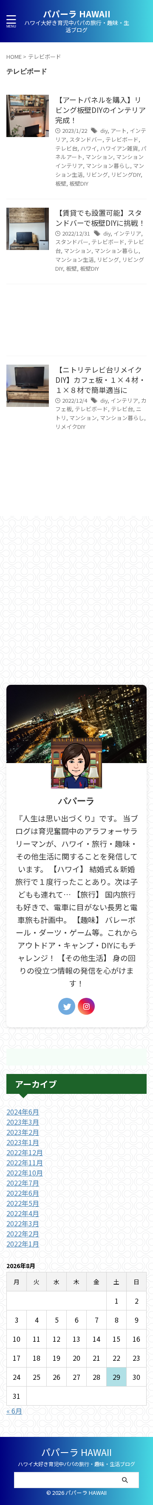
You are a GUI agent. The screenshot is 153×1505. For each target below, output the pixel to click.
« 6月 (14, 1411)
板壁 (60, 183)
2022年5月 (22, 1203)
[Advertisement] (76, 322)
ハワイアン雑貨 (119, 148)
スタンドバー (85, 139)
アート (118, 130)
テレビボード (122, 139)
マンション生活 (74, 259)
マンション (99, 157)
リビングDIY (126, 174)
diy (104, 130)
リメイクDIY (70, 427)
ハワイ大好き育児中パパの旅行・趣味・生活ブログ (76, 1463)
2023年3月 (22, 1122)
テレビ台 (66, 148)
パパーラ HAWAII (76, 14)
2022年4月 (22, 1213)
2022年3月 (22, 1223)
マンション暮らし (108, 166)
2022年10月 (24, 1172)
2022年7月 (22, 1183)
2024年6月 (22, 1112)
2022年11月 (24, 1162)
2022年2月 (22, 1233)
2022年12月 (24, 1152)
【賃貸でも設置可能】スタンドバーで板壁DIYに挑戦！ (100, 217)
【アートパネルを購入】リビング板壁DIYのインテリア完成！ (100, 109)
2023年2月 (22, 1132)
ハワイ (88, 148)
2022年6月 (22, 1193)
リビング (97, 174)
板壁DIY (78, 183)
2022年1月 (22, 1244)
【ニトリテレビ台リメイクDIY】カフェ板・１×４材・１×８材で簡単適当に (100, 379)
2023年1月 (22, 1142)
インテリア (127, 233)
